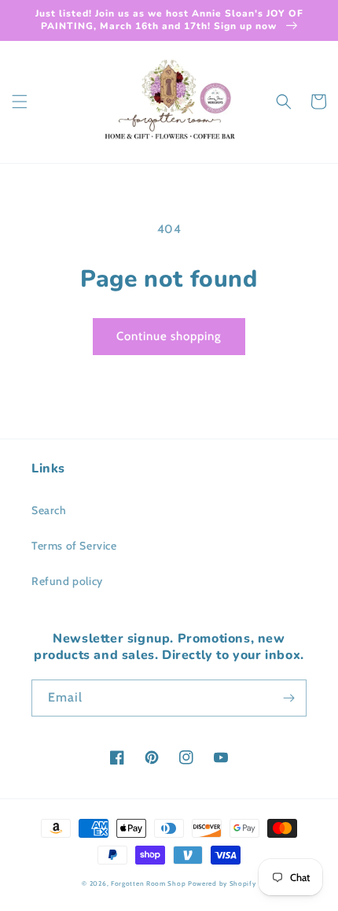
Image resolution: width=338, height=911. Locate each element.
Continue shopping (169, 336)
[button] (19, 101)
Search (49, 510)
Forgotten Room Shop (148, 883)
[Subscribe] (288, 698)
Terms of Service (74, 546)
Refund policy (67, 581)
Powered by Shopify (222, 883)
